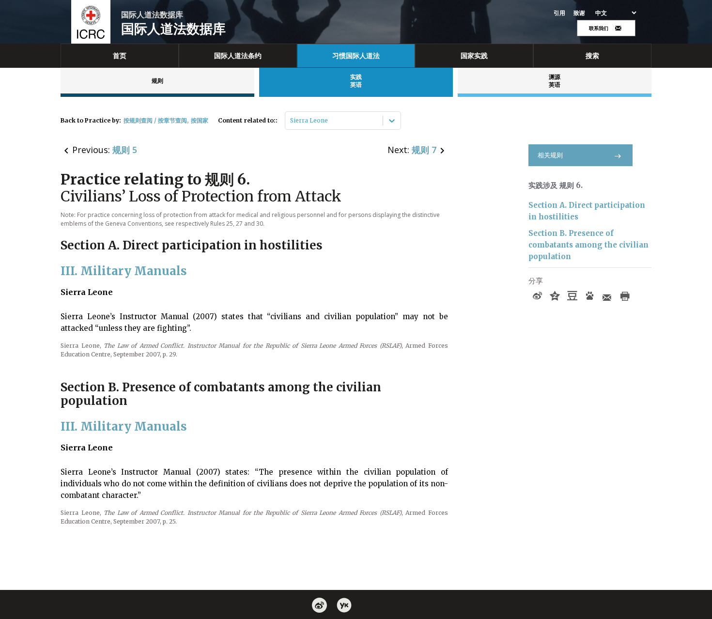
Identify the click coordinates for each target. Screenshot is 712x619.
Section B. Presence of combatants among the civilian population (588, 245)
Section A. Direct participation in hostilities (586, 211)
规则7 (424, 149)
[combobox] (291, 120)
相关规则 (550, 155)
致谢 (579, 13)
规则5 (124, 149)
